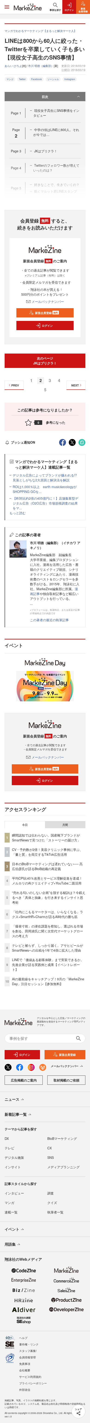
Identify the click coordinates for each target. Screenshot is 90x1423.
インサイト (13, 1167)
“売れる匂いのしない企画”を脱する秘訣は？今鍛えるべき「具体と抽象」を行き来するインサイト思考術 (48, 897)
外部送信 (24, 1390)
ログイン (47, 325)
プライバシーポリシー (33, 1383)
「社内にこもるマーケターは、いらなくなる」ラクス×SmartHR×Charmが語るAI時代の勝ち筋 (47, 914)
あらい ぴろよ (13, 66)
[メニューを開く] (7, 7)
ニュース (12, 1099)
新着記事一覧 (16, 1114)
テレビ (9, 1148)
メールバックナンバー (48, 301)
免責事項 (24, 1364)
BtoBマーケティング (62, 1138)
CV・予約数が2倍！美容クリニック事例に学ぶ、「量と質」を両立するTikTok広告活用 (47, 852)
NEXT (75, 385)
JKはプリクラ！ (45, 151)
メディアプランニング (63, 1167)
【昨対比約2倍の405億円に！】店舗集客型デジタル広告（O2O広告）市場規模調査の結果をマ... (45, 503)
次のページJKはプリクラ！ (45, 360)
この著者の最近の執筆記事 (49, 619)
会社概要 (24, 1370)
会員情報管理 (27, 1357)
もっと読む (17, 513)
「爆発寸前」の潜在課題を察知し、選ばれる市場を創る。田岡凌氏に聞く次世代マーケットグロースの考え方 (47, 931)
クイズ (52, 1202)
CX (49, 1148)
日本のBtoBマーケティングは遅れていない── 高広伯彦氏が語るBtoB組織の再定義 (47, 866)
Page (16, 113)
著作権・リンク (29, 1344)
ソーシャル (53, 79)
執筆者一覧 (55, 1212)
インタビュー (14, 1193)
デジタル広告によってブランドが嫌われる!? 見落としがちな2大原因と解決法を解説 (46, 477)
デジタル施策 (14, 1157)
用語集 (10, 1244)
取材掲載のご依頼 (66, 1080)
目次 (45, 96)
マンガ (9, 79)
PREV (15, 385)
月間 (65, 825)
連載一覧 (11, 1212)
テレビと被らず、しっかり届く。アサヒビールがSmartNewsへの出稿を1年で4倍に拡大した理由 (47, 948)
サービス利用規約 (30, 1377)
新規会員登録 (46, 313)
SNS (50, 1157)
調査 (50, 1193)
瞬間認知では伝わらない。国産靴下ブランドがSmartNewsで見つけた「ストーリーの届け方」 (46, 837)
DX (7, 1138)
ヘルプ (23, 1338)
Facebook (36, 79)
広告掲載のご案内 (24, 1080)
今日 (25, 825)
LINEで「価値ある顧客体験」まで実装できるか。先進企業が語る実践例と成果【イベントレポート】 (48, 964)
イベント (12, 1229)
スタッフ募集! (27, 1351)
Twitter (22, 79)
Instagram (69, 79)
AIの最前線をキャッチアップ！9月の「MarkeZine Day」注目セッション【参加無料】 (48, 981)
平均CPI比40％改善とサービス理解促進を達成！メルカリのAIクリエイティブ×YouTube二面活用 (47, 880)
